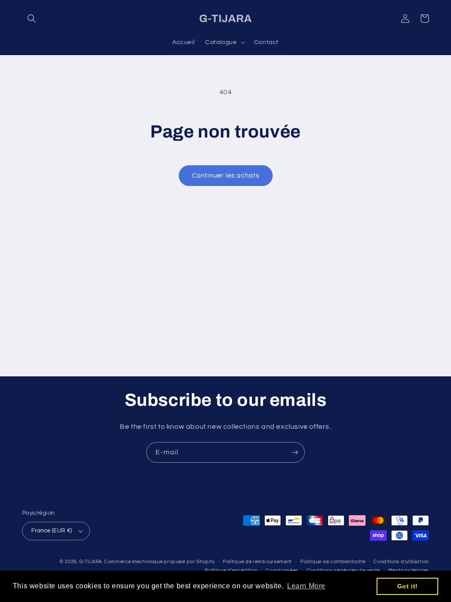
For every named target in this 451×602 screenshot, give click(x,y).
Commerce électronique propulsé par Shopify (159, 561)
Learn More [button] (306, 586)
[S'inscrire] (294, 452)
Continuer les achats (225, 175)
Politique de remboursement (257, 561)
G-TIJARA (91, 561)
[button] (31, 18)
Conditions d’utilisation (401, 561)
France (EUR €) (51, 531)
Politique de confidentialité (333, 561)
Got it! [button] (407, 586)
